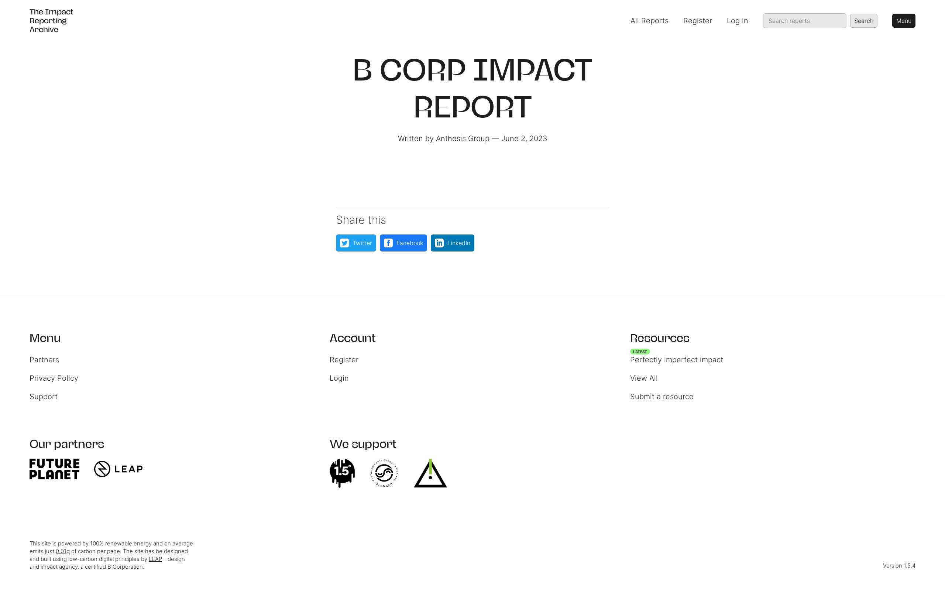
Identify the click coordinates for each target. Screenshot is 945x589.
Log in (737, 20)
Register (697, 20)
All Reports (649, 20)
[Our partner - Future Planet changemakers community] (58, 469)
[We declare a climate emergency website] (346, 473)
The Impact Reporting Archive (51, 20)
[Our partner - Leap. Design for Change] (122, 469)
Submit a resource (662, 396)
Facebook (409, 243)
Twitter (362, 243)
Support (44, 396)
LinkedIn (458, 243)
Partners (44, 359)
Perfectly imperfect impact (676, 358)
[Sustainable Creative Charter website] (388, 473)
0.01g (63, 551)
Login (339, 378)
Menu (903, 20)
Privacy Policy (54, 378)
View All (644, 378)
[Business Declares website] (434, 473)
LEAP (155, 558)
